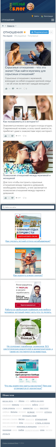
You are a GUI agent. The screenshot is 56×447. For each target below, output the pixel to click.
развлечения (32, 430)
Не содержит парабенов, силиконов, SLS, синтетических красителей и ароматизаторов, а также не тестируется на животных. (28, 349)
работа (35, 404)
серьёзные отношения (11, 415)
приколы (15, 404)
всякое (31, 411)
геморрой (6, 404)
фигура (21, 419)
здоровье (29, 422)
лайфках (6, 412)
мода (36, 408)
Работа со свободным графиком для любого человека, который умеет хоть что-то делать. (27, 310)
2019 (41, 404)
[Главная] (3, 26)
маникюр (39, 412)
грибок (21, 430)
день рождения (9, 426)
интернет (22, 412)
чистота (48, 430)
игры (21, 423)
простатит (44, 408)
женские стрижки (9, 419)
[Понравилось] (6, 88)
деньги (6, 433)
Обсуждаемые (20, 36)
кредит (19, 408)
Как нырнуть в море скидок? (28, 275)
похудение (6, 430)
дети (27, 401)
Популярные (33, 36)
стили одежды (8, 408)
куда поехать (25, 404)
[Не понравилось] (13, 88)
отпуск (48, 411)
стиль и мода (42, 422)
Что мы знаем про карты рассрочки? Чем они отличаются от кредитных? (28, 387)
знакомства (28, 408)
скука (42, 430)
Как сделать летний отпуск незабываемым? (28, 241)
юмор (14, 430)
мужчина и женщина (27, 426)
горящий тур (43, 426)
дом (15, 401)
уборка (21, 401)
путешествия (29, 415)
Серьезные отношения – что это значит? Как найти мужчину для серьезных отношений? (25, 71)
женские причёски (10, 423)
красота (30, 419)
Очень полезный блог (10, 443)
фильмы (14, 412)
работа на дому (37, 401)
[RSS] (25, 32)
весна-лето (7, 401)
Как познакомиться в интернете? (21, 121)
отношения (41, 419)
